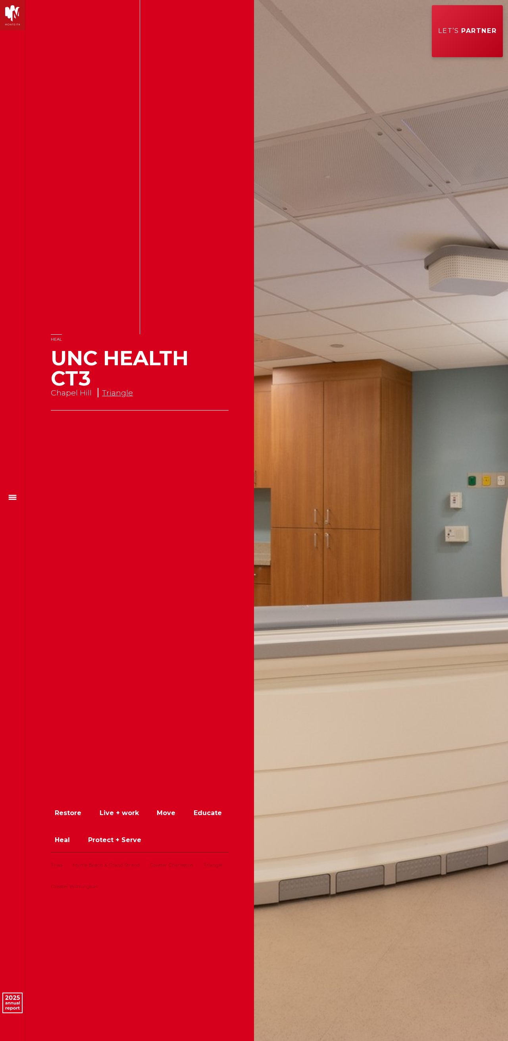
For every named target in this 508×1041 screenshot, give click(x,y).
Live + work (119, 813)
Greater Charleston (171, 865)
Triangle (117, 392)
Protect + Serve (114, 840)
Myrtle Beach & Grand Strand (106, 865)
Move (166, 813)
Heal (56, 339)
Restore (68, 813)
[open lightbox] (381, 520)
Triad (56, 865)
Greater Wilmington (74, 886)
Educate (208, 813)
